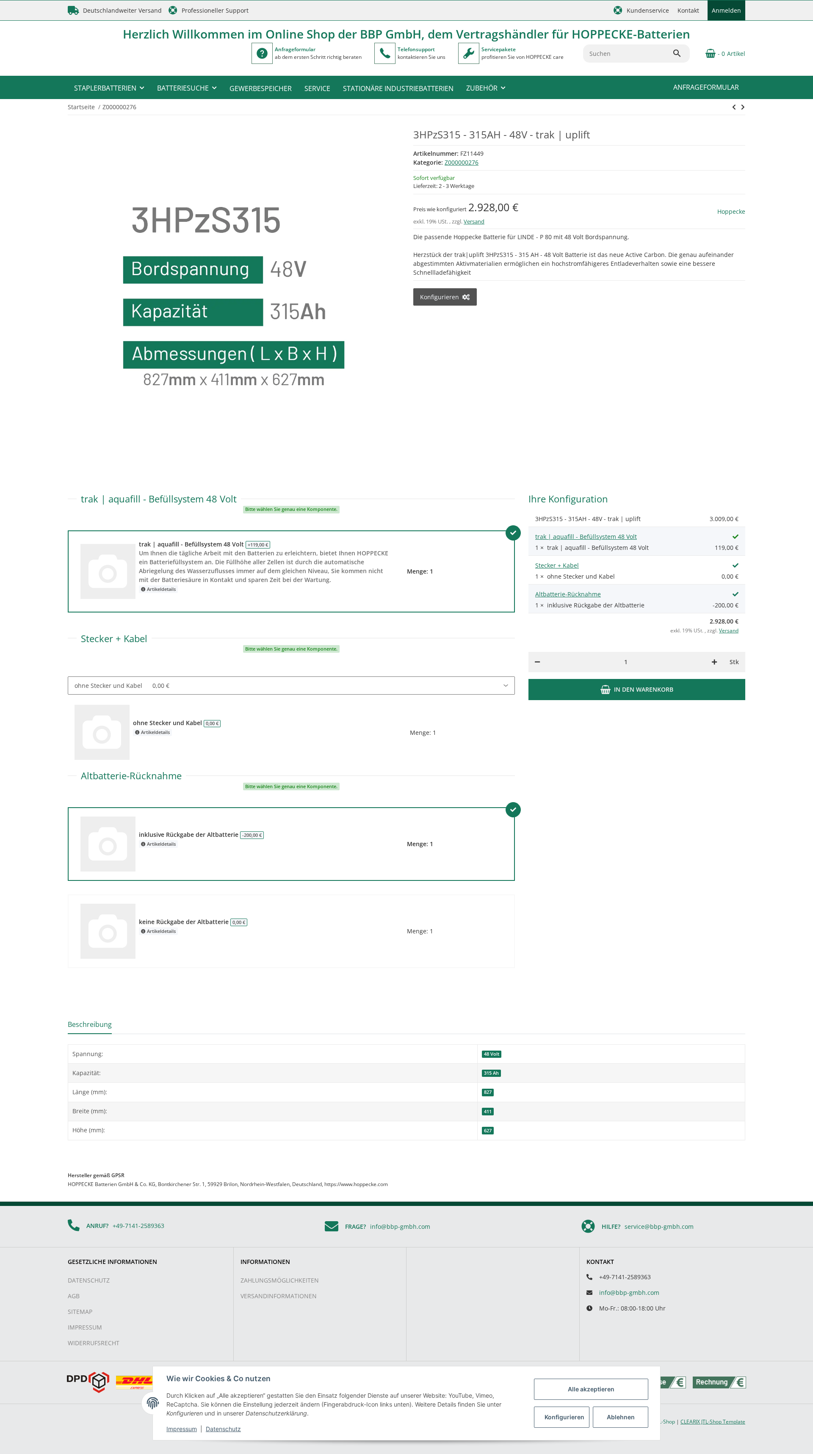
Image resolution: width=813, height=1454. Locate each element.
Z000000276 (461, 162)
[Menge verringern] (537, 662)
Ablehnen (621, 1417)
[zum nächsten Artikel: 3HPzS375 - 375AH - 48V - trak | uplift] (734, 107)
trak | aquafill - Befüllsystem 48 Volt (586, 536)
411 (488, 1112)
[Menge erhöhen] (714, 662)
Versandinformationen (279, 1296)
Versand (474, 221)
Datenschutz (89, 1280)
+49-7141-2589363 (138, 1226)
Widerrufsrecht (93, 1343)
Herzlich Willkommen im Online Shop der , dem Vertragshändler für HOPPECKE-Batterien (406, 34)
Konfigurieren (564, 1417)
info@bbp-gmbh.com (400, 1226)
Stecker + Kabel (557, 565)
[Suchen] (681, 53)
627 (488, 1131)
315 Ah (491, 1073)
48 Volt (491, 1054)
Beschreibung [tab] (90, 1024)
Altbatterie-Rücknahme (568, 594)
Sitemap (80, 1312)
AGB (74, 1296)
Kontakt (688, 10)
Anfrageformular (706, 87)
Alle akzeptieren (591, 1389)
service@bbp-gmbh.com (659, 1226)
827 (488, 1092)
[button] (641, 10)
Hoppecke (731, 211)
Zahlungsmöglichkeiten (280, 1280)
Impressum (85, 1327)
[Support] (384, 53)
